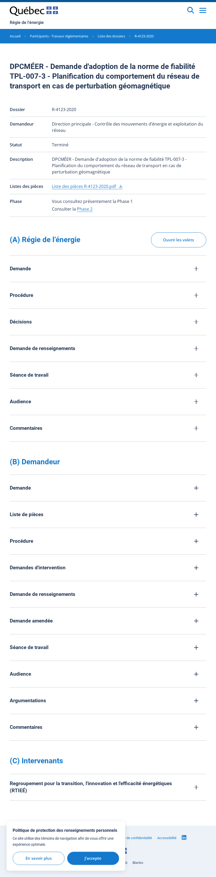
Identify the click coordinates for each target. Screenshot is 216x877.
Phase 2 (84, 209)
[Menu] (202, 10)
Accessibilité (166, 838)
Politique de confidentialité (132, 838)
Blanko (137, 862)
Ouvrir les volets (178, 239)
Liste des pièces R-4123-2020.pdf (84, 186)
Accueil (15, 36)
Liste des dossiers (111, 36)
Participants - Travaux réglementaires (59, 36)
